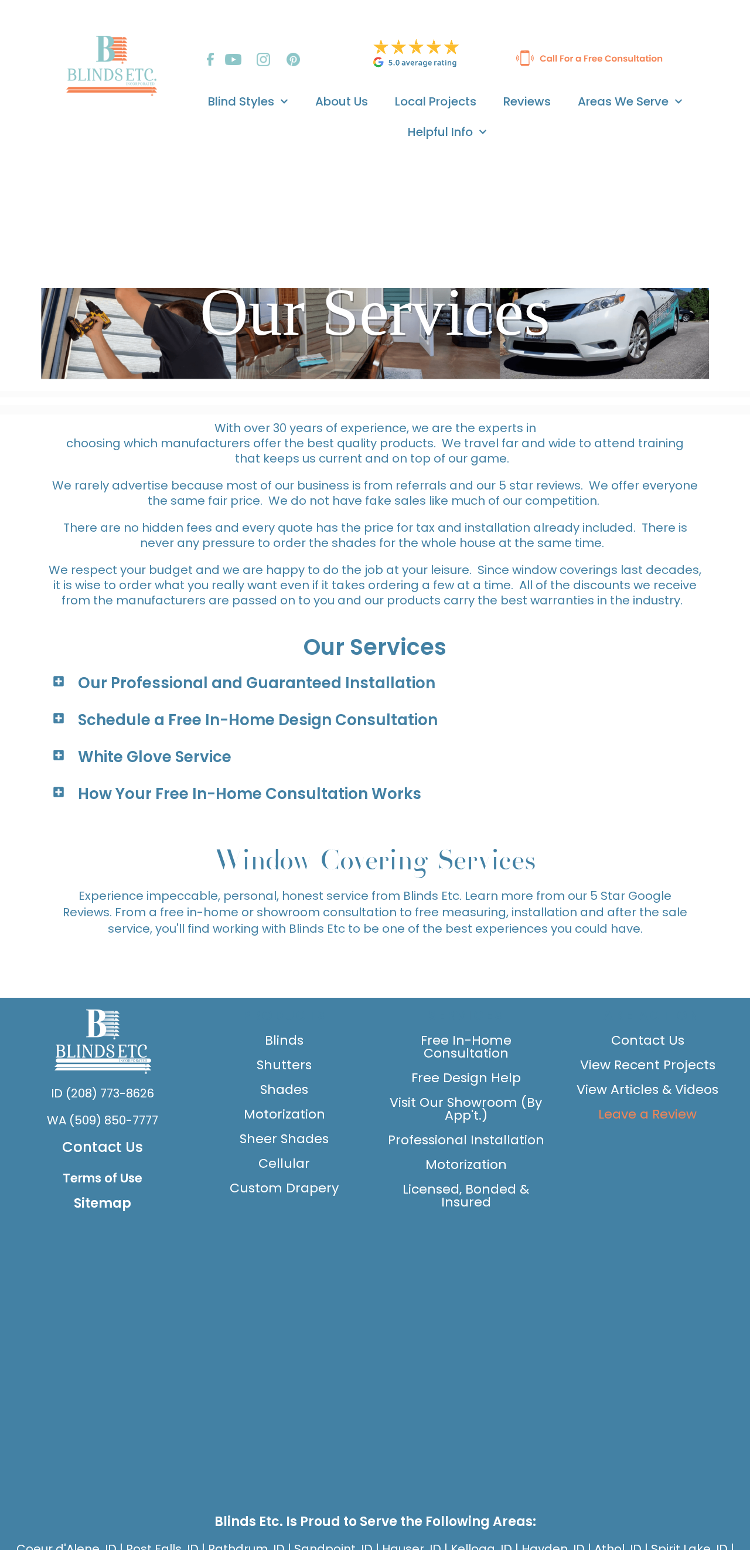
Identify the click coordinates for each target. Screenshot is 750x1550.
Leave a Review (647, 1114)
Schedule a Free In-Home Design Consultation (258, 719)
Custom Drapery (284, 1188)
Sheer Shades (284, 1139)
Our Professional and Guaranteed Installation (256, 683)
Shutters (284, 1065)
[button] (375, 683)
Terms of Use (102, 1178)
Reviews (527, 101)
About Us (341, 101)
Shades (284, 1089)
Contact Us (102, 1147)
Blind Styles (241, 101)
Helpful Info (440, 132)
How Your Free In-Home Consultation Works (249, 793)
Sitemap (102, 1203)
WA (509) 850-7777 (102, 1120)
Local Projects (435, 101)
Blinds (284, 1040)
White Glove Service (154, 756)
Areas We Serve (623, 101)
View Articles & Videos (647, 1089)
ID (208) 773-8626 (102, 1093)
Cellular (284, 1163)
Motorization (284, 1114)
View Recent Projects (647, 1065)
